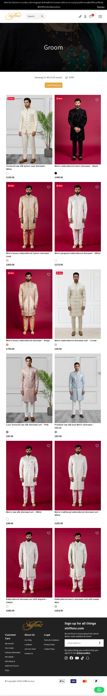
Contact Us (29, 654)
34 (11, 156)
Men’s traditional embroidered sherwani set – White (77, 513)
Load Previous (53, 85)
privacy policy (83, 652)
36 (17, 156)
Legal (47, 635)
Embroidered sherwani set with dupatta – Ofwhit (26, 600)
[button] (99, 690)
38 (23, 156)
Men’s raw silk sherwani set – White (24, 512)
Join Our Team (30, 649)
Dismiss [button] (100, 6)
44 (41, 156)
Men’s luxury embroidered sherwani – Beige (28, 340)
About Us (30, 635)
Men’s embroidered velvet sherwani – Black (76, 166)
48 (29, 161)
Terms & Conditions (51, 640)
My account (9, 644)
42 (35, 156)
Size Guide (9, 648)
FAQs (7, 670)
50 (81, 507)
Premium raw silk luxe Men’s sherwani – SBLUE (74, 426)
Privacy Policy (49, 645)
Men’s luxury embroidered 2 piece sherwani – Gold (28, 254)
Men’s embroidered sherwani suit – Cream (76, 340)
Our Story (28, 640)
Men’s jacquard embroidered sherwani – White (77, 253)
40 (29, 156)
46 (47, 156)
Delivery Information (12, 653)
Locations (28, 645)
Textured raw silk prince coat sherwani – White (26, 167)
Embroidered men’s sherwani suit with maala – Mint (78, 600)
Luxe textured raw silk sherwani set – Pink (27, 425)
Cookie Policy (49, 649)
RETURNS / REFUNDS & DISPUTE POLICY (12, 661)
